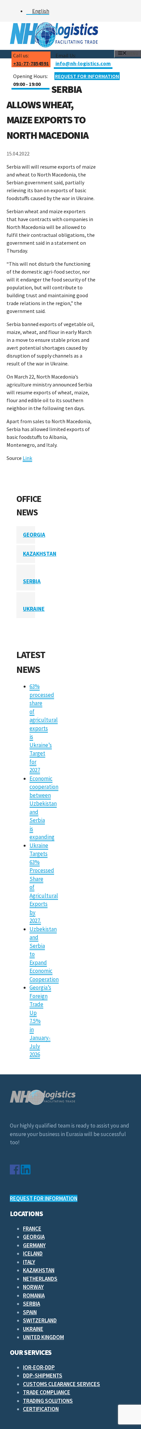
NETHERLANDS (40, 1278)
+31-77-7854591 (31, 63)
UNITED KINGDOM (43, 1337)
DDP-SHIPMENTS (42, 1375)
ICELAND (33, 1253)
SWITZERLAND (40, 1320)
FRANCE (32, 1228)
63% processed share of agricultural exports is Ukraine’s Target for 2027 (44, 728)
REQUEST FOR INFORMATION (87, 76)
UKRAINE (34, 608)
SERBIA (32, 581)
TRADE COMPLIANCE (46, 1392)
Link (27, 458)
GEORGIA (34, 534)
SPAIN (30, 1312)
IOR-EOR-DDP (39, 1367)
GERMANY (34, 1245)
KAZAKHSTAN (39, 553)
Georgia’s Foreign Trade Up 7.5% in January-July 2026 (40, 1021)
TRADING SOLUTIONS (48, 1400)
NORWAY (33, 1287)
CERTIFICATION (41, 1409)
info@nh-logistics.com (83, 63)
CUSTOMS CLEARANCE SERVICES (61, 1384)
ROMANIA (34, 1295)
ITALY (29, 1262)
